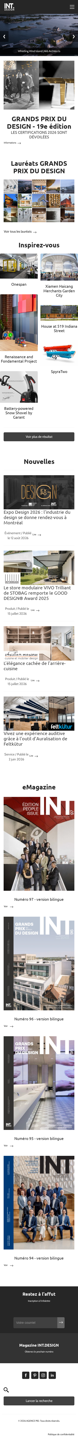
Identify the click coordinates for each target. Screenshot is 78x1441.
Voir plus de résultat (39, 437)
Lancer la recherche (39, 1401)
